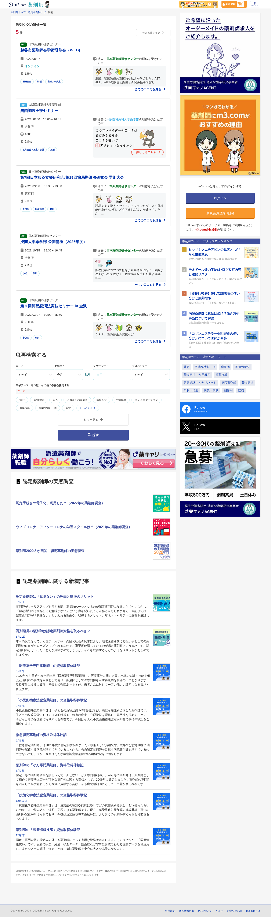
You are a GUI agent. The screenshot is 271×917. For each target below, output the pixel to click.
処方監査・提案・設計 (33, 149)
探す (96, 435)
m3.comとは (253, 910)
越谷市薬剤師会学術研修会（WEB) (50, 50)
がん (55, 399)
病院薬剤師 (228, 382)
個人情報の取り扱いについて (195, 910)
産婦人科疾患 (54, 81)
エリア (20, 366)
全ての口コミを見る (148, 89)
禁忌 (186, 367)
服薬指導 (39, 209)
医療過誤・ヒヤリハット (200, 382)
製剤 (39, 81)
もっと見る (86, 407)
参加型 (26, 209)
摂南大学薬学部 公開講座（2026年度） (53, 242)
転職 (241, 390)
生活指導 (121, 399)
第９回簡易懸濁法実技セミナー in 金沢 (53, 306)
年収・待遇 (191, 390)
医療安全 (27, 81)
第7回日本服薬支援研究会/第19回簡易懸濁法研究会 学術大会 (72, 177)
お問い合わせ (234, 910)
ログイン (254, 5)
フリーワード (100, 366)
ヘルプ (219, 910)
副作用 (228, 390)
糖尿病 (225, 367)
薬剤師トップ (18, 12)
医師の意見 (242, 367)
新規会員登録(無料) (220, 213)
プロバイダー (139, 366)
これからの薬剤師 (77, 399)
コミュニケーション (146, 399)
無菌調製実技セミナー (39, 110)
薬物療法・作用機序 (197, 374)
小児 (25, 273)
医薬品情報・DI (48, 407)
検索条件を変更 (151, 32)
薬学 (68, 407)
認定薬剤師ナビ (37, 12)
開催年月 (60, 366)
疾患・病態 (211, 390)
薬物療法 (39, 399)
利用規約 (170, 910)
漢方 (22, 399)
